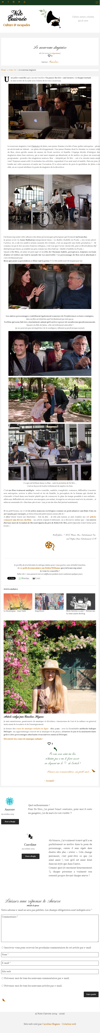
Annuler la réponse (33, 906)
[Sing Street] (49, 601)
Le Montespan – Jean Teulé (15, 611)
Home (3, 70)
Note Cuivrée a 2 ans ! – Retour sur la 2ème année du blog (80, 612)
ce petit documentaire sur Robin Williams (40, 568)
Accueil (50, 781)
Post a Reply (10, 821)
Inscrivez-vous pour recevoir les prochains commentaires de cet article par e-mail (47, 947)
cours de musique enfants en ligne (32, 728)
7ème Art (12, 70)
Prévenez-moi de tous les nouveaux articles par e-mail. (33, 986)
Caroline (53, 62)
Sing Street (39, 611)
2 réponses (55, 53)
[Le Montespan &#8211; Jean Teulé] (18, 601)
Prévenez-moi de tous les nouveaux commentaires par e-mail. (36, 978)
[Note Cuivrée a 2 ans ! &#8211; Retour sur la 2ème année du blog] (80, 601)
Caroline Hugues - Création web (59, 1024)
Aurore (10, 810)
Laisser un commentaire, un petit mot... (69, 772)
